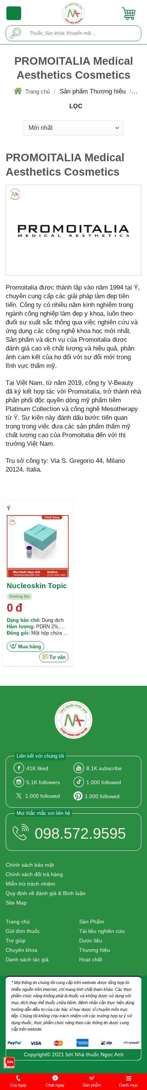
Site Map (16, 903)
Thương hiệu (94, 950)
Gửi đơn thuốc (23, 931)
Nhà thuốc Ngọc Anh (99, 1054)
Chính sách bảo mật (30, 865)
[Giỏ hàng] (128, 13)
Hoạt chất (90, 959)
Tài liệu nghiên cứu (102, 931)
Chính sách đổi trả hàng (34, 874)
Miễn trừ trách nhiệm (30, 884)
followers (43, 782)
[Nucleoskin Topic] (38, 546)
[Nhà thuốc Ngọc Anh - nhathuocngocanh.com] (73, 13)
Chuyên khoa (21, 950)
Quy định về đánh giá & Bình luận (46, 893)
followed (103, 782)
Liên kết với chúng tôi (40, 756)
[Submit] (15, 33)
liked (37, 768)
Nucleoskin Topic (37, 586)
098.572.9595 (80, 833)
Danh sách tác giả (27, 959)
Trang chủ (37, 91)
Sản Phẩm (91, 922)
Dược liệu (90, 940)
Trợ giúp (16, 940)
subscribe (104, 768)
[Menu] (13, 13)
